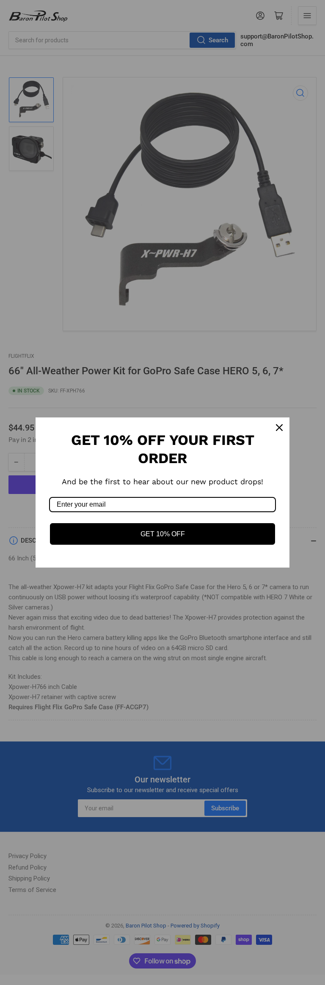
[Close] (279, 427)
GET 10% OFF (162, 534)
